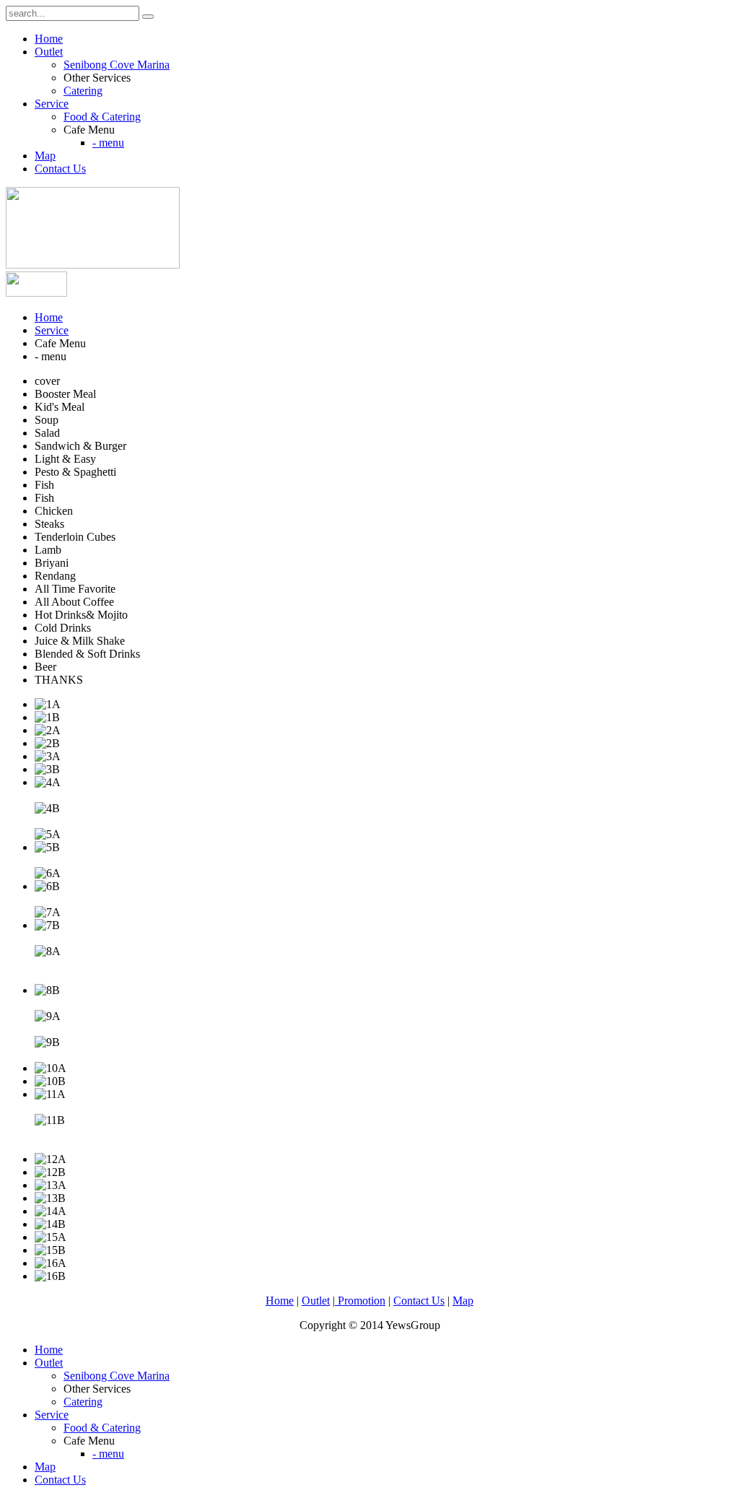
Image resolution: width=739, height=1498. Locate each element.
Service (52, 103)
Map (45, 155)
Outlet (49, 51)
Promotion (360, 1300)
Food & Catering (102, 116)
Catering (83, 90)
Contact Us (60, 168)
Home (49, 38)
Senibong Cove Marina (117, 64)
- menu (108, 142)
